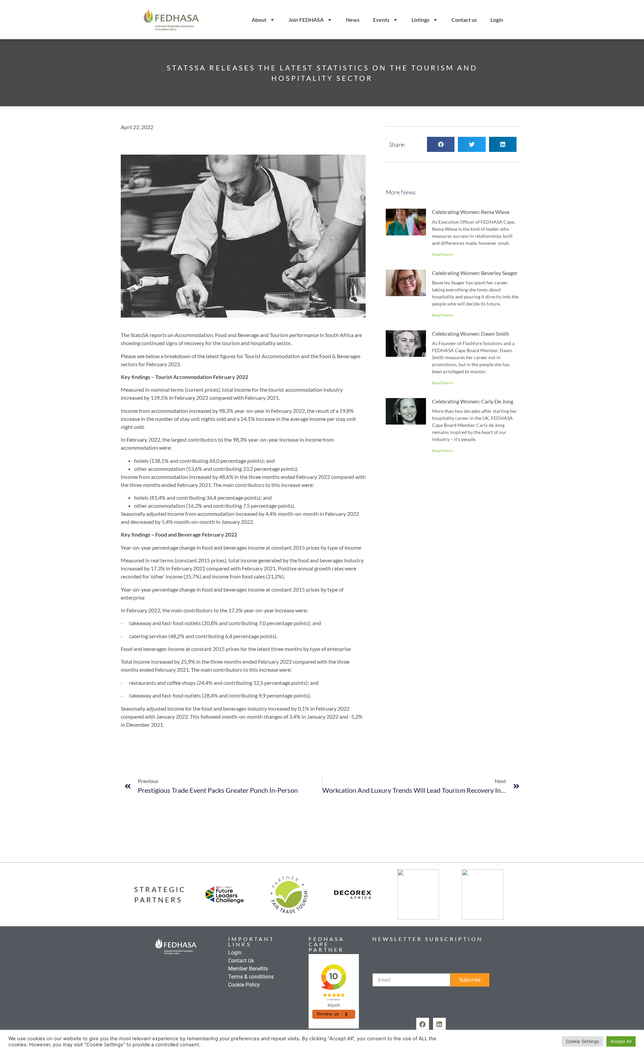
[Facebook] (422, 1024)
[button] (440, 144)
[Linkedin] (439, 1024)
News (353, 19)
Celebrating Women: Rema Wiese (470, 212)
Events (381, 19)
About (259, 19)
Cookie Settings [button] (582, 1041)
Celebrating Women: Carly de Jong (472, 401)
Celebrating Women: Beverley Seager (475, 273)
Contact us (464, 19)
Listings (420, 19)
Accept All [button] (621, 1041)
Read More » (443, 254)
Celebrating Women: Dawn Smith (470, 333)
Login (496, 19)
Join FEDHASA (306, 19)
